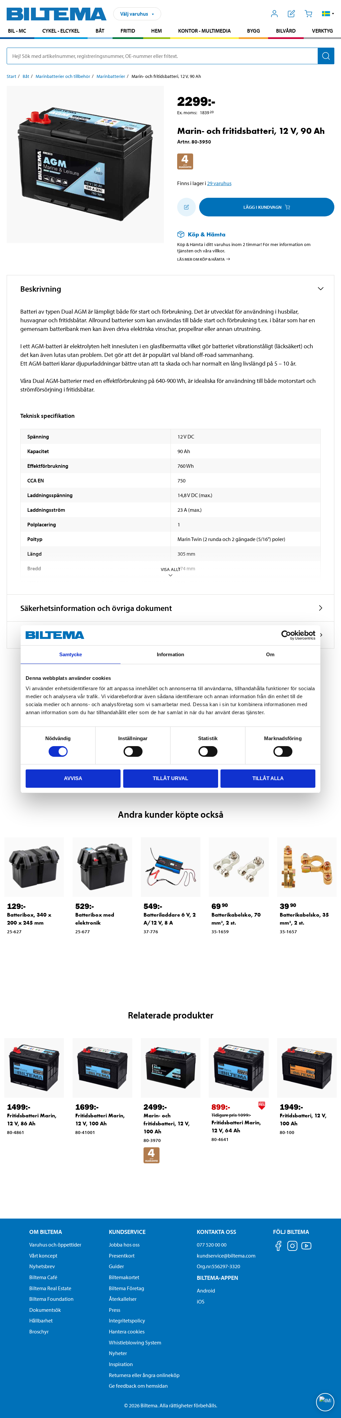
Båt (100, 30)
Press (114, 1309)
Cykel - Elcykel (61, 30)
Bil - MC (17, 30)
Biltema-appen (217, 1277)
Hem (156, 30)
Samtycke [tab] (70, 654)
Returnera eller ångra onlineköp (144, 1375)
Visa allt (170, 569)
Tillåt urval (170, 778)
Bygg (253, 30)
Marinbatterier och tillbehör (63, 76)
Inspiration (121, 1364)
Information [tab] (170, 654)
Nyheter (118, 1353)
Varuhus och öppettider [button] (55, 1244)
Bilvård (286, 30)
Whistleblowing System (135, 1342)
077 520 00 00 (211, 1244)
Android (206, 1290)
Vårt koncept (43, 1255)
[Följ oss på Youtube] (306, 1249)
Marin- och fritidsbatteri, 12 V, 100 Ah (167, 1123)
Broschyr (39, 1331)
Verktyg (322, 30)
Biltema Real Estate (50, 1288)
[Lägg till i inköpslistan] (186, 207)
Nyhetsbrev (42, 1266)
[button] (328, 14)
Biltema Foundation (51, 1298)
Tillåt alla (268, 778)
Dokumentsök (45, 1309)
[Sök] (326, 56)
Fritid (128, 30)
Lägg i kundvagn (262, 207)
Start (11, 76)
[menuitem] (17, 31)
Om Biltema (45, 1232)
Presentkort (122, 1255)
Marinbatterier (111, 76)
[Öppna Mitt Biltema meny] (274, 14)
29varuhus (219, 183)
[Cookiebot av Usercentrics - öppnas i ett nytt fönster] (286, 635)
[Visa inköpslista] (291, 14)
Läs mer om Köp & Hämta (201, 258)
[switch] (133, 751)
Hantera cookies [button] (127, 1331)
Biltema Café (43, 1277)
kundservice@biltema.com (226, 1255)
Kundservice (127, 1232)
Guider (116, 1266)
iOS (200, 1301)
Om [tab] (270, 654)
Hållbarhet (41, 1320)
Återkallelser (123, 1298)
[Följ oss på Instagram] (292, 1247)
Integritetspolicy (127, 1320)
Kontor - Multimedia (204, 30)
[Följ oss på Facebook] (278, 1247)
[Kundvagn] (308, 14)
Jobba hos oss (124, 1244)
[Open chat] (325, 1402)
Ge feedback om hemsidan (138, 1385)
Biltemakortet (124, 1277)
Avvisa (73, 778)
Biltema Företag (126, 1288)
